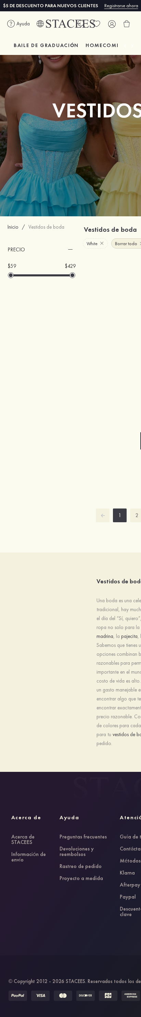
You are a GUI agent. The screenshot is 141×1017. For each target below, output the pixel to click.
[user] (111, 23)
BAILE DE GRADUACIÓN (46, 45)
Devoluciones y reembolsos (77, 852)
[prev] (103, 515)
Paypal (128, 897)
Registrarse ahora (121, 5)
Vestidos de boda (46, 227)
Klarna (127, 873)
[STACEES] (70, 24)
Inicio (13, 227)
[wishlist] (96, 23)
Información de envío (28, 857)
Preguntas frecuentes (83, 837)
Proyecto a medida (81, 879)
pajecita (129, 636)
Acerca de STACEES (23, 840)
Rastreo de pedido (81, 867)
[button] (42, 250)
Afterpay (130, 885)
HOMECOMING (107, 45)
